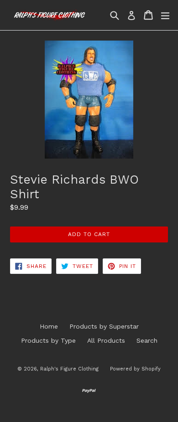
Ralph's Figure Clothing (69, 369)
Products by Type (48, 340)
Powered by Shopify (135, 369)
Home (49, 326)
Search (146, 340)
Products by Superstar (104, 326)
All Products (106, 340)
